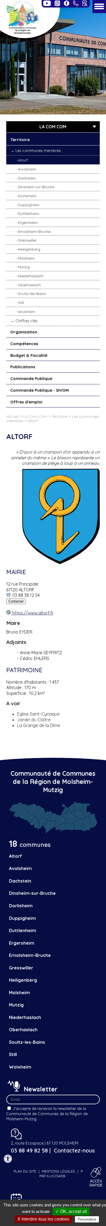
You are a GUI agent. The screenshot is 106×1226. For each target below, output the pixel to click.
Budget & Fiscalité (28, 355)
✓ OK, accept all (71, 1211)
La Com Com (35, 416)
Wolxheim (26, 311)
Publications (22, 366)
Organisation (23, 331)
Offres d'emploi (26, 401)
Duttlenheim (28, 213)
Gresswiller (27, 240)
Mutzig (24, 266)
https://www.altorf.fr (32, 613)
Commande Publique (31, 378)
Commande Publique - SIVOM (39, 390)
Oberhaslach (29, 284)
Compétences (24, 343)
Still (21, 302)
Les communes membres (38, 150)
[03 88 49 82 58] (76, 3)
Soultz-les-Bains (32, 293)
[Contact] (85, 3)
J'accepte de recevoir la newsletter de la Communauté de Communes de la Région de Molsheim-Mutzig (47, 1113)
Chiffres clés (26, 320)
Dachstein (27, 178)
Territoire (20, 139)
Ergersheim (28, 222)
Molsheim (26, 258)
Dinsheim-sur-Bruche (36, 186)
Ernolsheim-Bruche (34, 231)
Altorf (23, 160)
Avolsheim (27, 169)
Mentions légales (58, 1171)
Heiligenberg (29, 249)
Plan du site (25, 1171)
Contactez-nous (74, 1150)
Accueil (12, 416)
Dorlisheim (27, 195)
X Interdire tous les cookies (43, 1219)
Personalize (87, 1219)
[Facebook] (67, 3)
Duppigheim (28, 204)
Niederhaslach (30, 275)
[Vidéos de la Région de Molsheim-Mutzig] (47, 3)
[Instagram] (57, 3)
